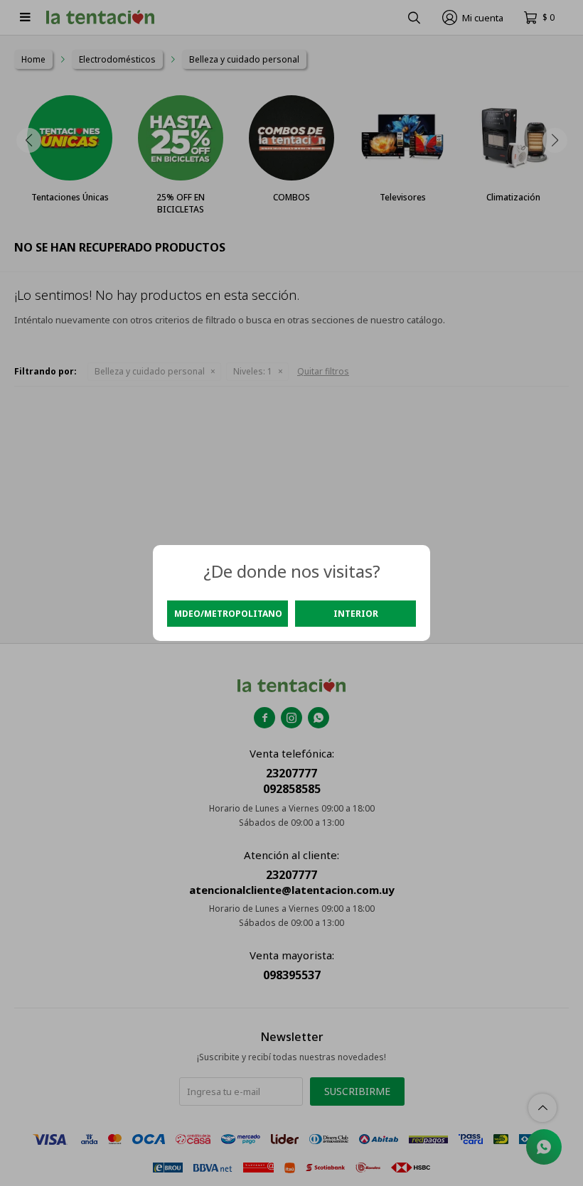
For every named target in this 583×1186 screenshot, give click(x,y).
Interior (355, 614)
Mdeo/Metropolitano (228, 614)
